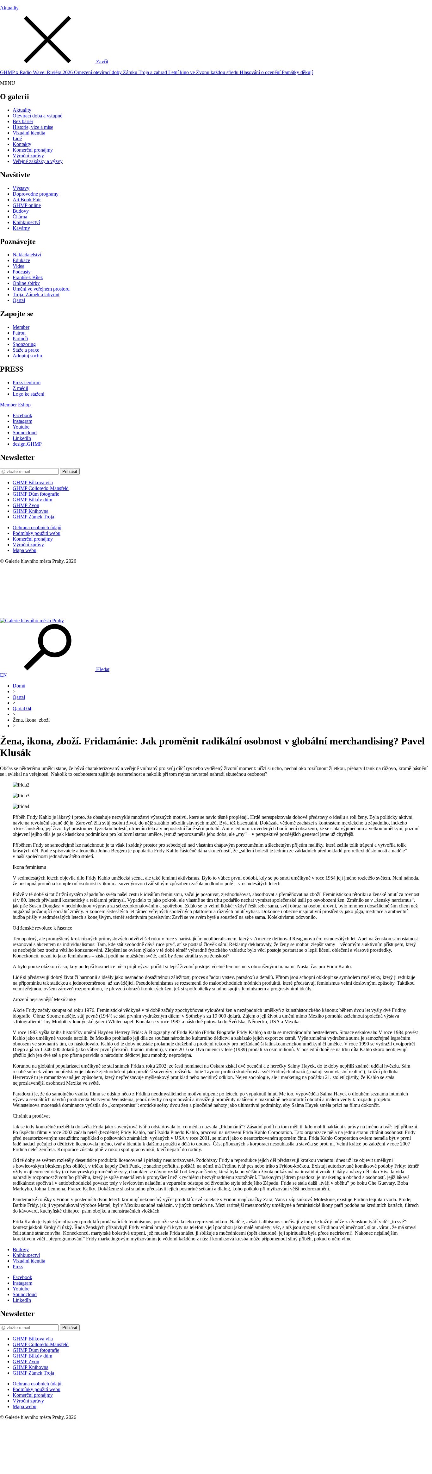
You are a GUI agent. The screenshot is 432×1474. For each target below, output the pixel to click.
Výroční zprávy (28, 155)
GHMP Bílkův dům (32, 499)
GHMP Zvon (26, 505)
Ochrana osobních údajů (37, 527)
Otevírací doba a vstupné (37, 115)
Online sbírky (26, 283)
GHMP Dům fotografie (36, 494)
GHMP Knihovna (30, 511)
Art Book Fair (27, 199)
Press (18, 1266)
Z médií (20, 388)
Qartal (19, 300)
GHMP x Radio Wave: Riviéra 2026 (37, 72)
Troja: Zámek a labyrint (36, 294)
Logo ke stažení (28, 394)
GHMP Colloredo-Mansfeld (41, 488)
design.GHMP (27, 444)
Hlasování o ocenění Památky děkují (276, 72)
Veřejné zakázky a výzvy (38, 161)
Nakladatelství (27, 254)
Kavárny (21, 228)
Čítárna (20, 216)
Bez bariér (23, 121)
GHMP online (27, 205)
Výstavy (21, 188)
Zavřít (102, 61)
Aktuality (9, 7)
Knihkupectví (26, 222)
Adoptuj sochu (27, 355)
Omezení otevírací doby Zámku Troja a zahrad (121, 72)
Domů (19, 685)
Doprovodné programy (36, 194)
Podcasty (22, 271)
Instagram (22, 421)
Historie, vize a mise (33, 127)
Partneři (20, 338)
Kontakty (22, 144)
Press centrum (26, 382)
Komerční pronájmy (33, 150)
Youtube (21, 427)
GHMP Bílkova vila (33, 482)
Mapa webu (24, 550)
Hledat (102, 669)
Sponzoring (24, 344)
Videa (18, 266)
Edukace (21, 260)
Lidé (17, 138)
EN (3, 675)
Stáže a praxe (26, 350)
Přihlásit (69, 471)
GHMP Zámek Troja (33, 516)
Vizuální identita (29, 132)
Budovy (21, 211)
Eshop (24, 404)
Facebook (22, 415)
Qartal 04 (22, 708)
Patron (19, 333)
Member (21, 327)
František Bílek (28, 277)
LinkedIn (22, 438)
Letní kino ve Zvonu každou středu (204, 72)
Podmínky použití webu (36, 533)
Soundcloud (25, 432)
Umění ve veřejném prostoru (41, 289)
